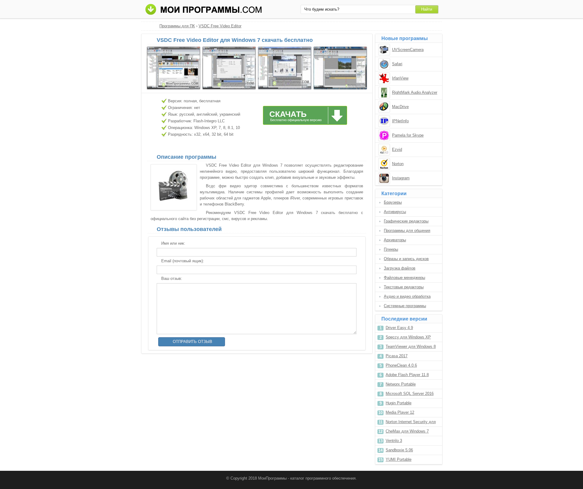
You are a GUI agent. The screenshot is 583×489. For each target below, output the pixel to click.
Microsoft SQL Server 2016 (410, 393)
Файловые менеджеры (404, 277)
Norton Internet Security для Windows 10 (411, 422)
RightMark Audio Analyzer (414, 92)
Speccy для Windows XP (408, 337)
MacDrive (400, 106)
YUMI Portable (398, 459)
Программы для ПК (177, 26)
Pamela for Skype (408, 135)
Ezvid (397, 149)
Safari (397, 64)
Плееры (391, 249)
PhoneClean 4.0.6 (401, 365)
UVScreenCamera (408, 49)
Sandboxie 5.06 (399, 450)
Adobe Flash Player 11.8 (407, 374)
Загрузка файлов (399, 268)
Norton (398, 163)
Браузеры (393, 202)
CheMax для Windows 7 (407, 431)
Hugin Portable (398, 403)
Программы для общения (407, 230)
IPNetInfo (400, 121)
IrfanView (400, 78)
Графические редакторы (406, 221)
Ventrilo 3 (394, 440)
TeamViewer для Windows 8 (411, 346)
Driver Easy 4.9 (399, 327)
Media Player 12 (400, 412)
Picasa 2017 (396, 356)
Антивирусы (395, 211)
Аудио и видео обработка (407, 296)
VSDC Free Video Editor (220, 26)
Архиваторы (395, 240)
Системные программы (405, 306)
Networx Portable (401, 384)
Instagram (401, 178)
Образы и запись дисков (406, 258)
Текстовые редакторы (404, 287)
